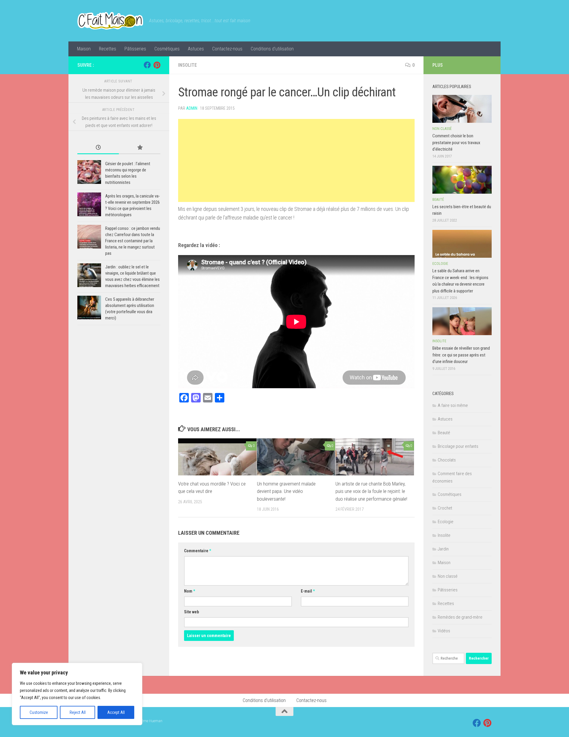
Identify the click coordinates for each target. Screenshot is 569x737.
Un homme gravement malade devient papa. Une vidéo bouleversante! (286, 491)
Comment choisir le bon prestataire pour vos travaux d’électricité (456, 142)
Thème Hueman (150, 721)
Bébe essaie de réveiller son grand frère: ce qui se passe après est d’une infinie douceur (461, 355)
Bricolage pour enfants (458, 446)
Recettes (107, 49)
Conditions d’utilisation (272, 49)
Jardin (443, 549)
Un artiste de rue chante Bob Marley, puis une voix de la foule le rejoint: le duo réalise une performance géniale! (371, 491)
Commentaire (197, 550)
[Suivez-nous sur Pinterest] (156, 65)
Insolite (187, 65)
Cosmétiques (167, 49)
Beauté (438, 200)
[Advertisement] (296, 160)
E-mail (308, 591)
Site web (191, 611)
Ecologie (440, 264)
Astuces (196, 49)
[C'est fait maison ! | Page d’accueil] (110, 21)
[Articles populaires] (139, 147)
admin (191, 108)
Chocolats (447, 460)
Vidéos (444, 630)
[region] (77, 694)
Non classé (442, 129)
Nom (189, 591)
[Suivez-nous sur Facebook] (147, 65)
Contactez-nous (227, 49)
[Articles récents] (98, 147)
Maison (84, 49)
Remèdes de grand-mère (460, 617)
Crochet (445, 508)
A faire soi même (453, 405)
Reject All (78, 712)
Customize (39, 712)
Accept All (116, 712)
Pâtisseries (135, 49)
